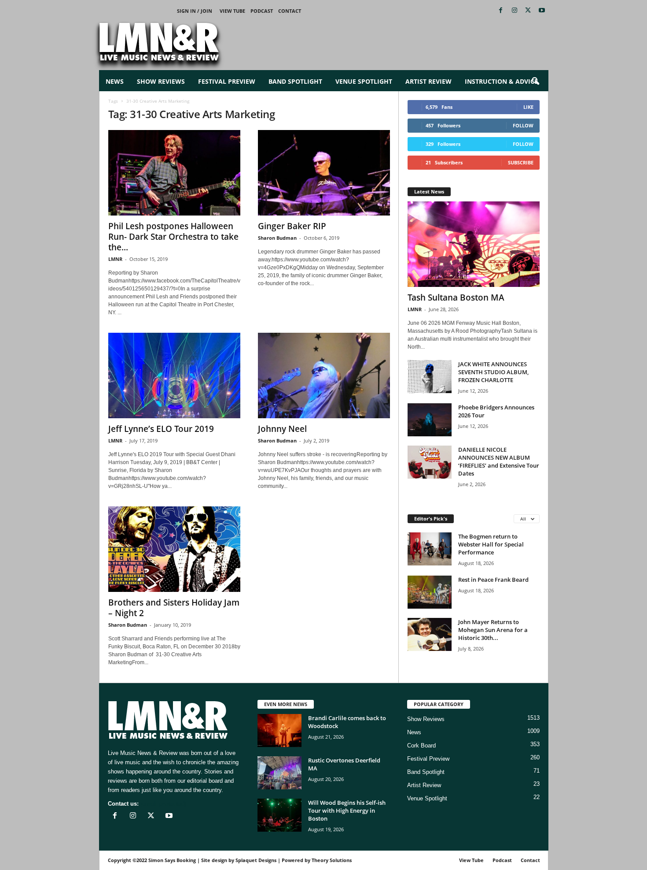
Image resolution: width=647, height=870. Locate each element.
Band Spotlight (295, 81)
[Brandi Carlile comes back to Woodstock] (279, 730)
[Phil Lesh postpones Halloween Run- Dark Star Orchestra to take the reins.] (174, 173)
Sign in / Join (194, 10)
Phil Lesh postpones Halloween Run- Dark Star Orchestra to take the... (173, 236)
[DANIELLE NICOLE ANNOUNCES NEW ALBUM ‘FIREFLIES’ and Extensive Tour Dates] (430, 462)
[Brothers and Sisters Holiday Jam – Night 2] (174, 549)
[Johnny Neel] (324, 375)
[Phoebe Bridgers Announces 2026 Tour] (430, 419)
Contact (289, 10)
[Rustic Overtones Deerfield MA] (279, 772)
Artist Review (428, 81)
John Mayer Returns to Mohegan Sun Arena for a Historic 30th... (493, 630)
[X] (528, 10)
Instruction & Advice (501, 81)
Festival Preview (226, 81)
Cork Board (421, 745)
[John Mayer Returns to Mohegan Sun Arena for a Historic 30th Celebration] (430, 634)
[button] (535, 81)
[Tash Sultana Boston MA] (474, 244)
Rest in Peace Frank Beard (493, 580)
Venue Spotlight (363, 81)
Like (528, 107)
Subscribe (520, 162)
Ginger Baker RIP (292, 226)
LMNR (115, 259)
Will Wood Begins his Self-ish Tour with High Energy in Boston (347, 810)
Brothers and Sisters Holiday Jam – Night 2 (173, 608)
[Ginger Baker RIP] (324, 173)
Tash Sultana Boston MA (456, 297)
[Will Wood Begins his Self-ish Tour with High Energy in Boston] (279, 815)
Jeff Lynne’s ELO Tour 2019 (161, 429)
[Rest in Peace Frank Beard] (430, 592)
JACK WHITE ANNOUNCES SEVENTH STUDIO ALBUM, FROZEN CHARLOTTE (493, 372)
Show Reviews (161, 81)
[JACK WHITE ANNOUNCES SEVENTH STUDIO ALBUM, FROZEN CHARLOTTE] (430, 376)
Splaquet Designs (255, 860)
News (115, 81)
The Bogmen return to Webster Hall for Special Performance (491, 544)
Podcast (261, 10)
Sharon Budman (277, 237)
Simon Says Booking (172, 860)
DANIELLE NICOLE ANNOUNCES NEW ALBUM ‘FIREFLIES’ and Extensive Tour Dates (498, 461)
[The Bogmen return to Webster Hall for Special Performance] (430, 548)
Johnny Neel (282, 429)
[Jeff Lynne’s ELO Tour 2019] (174, 375)
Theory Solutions (332, 860)
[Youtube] (542, 10)
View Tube (232, 10)
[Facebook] (501, 10)
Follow (523, 125)
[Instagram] (514, 10)
